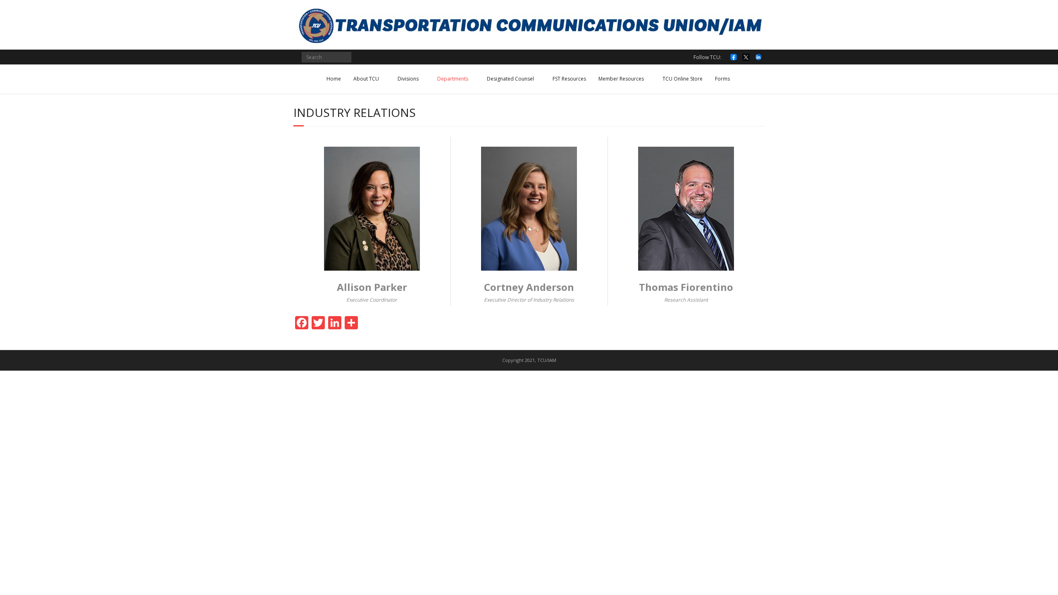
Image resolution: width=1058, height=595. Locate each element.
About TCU (366, 78)
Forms (722, 78)
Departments (452, 78)
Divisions (408, 78)
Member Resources (621, 78)
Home (333, 78)
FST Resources (569, 78)
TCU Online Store (682, 78)
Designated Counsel (510, 78)
